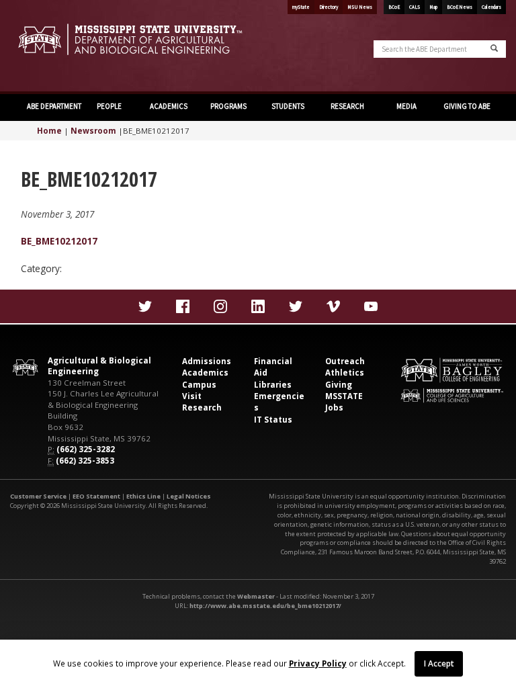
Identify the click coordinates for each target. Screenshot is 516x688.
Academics (205, 373)
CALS (414, 7)
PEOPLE (109, 106)
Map (433, 7)
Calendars (491, 7)
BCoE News (459, 7)
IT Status (273, 420)
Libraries (273, 385)
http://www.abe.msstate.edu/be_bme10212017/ (265, 605)
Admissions (206, 361)
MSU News (359, 7)
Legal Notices (189, 496)
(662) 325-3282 (85, 449)
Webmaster (256, 596)
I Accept (439, 663)
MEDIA (406, 106)
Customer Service (38, 496)
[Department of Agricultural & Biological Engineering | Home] (129, 39)
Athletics (344, 373)
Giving (338, 385)
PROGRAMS (228, 106)
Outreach (345, 361)
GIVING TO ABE (466, 106)
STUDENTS (287, 106)
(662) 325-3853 (85, 461)
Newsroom (93, 131)
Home (49, 131)
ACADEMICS (168, 106)
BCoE (394, 7)
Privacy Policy (318, 663)
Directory (328, 7)
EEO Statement (96, 496)
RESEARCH (347, 106)
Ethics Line (143, 496)
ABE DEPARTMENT (53, 106)
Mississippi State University (43, 47)
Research (202, 407)
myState (301, 7)
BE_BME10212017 (59, 240)
